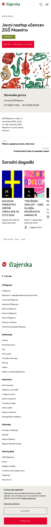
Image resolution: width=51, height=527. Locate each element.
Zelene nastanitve (9, 399)
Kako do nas (6, 480)
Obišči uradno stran (18, 44)
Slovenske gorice (8, 345)
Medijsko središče (9, 466)
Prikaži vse (11, 239)
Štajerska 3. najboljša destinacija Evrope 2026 (19, 295)
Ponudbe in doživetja (10, 430)
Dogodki (5, 435)
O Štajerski (7, 285)
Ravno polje (6, 354)
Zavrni (25, 511)
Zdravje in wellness (9, 322)
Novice (4, 462)
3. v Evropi (7, 276)
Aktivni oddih (7, 408)
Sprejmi (25, 521)
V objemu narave (8, 394)
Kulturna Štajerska (9, 309)
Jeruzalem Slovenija (9, 358)
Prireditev (8, 37)
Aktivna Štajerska (9, 318)
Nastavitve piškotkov (12, 504)
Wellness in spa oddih (10, 390)
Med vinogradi (7, 385)
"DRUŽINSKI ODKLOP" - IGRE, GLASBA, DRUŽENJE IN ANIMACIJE (34, 208)
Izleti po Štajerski (8, 439)
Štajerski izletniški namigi (11, 444)
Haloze (4, 367)
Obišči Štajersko (8, 457)
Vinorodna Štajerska (10, 300)
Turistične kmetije (9, 403)
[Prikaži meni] (47, 4)
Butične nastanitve (9, 412)
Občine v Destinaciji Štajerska (13, 372)
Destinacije (7, 334)
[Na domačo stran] (11, 4)
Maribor (5, 340)
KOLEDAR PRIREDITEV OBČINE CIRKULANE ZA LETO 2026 (10, 208)
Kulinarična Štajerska (10, 304)
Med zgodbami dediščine (11, 417)
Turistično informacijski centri (13, 471)
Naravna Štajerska (9, 313)
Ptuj (3, 349)
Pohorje (5, 363)
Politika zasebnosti (29, 498)
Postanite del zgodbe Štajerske (14, 327)
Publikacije (6, 475)
